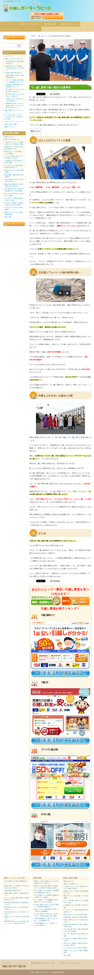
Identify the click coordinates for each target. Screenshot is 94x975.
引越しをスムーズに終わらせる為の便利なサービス (14, 148)
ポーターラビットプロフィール (14, 121)
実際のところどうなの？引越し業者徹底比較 (14, 213)
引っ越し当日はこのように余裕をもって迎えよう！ (15, 95)
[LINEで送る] (55, 94)
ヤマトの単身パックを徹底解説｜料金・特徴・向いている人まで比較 (46, 901)
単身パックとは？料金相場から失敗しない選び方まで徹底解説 (46, 910)
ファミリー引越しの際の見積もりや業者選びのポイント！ (15, 81)
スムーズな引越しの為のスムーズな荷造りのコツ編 (14, 157)
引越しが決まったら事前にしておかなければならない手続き (15, 68)
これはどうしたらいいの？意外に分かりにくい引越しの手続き (14, 143)
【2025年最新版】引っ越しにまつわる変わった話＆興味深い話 (45, 919)
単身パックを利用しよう (12, 139)
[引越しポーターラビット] (27, 8)
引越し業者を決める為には (14, 72)
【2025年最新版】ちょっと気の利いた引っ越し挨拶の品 (45, 924)
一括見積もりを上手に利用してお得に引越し (14, 162)
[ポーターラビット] (14, 967)
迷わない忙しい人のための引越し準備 (14, 171)
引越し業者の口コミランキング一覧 (70, 24)
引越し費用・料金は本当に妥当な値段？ (14, 176)
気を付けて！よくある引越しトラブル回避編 (14, 152)
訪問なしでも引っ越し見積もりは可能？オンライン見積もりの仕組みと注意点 (46, 887)
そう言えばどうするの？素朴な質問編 (14, 208)
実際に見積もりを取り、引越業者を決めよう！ (15, 76)
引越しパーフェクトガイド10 (29, 24)
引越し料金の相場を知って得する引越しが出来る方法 (14, 185)
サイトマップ (30, 29)
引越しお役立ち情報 (50, 24)
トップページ (10, 24)
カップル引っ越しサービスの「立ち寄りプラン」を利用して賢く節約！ (14, 117)
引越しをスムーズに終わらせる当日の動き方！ (15, 100)
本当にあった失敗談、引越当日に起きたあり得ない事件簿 (14, 204)
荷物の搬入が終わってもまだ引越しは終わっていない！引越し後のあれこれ (15, 105)
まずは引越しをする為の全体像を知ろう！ (15, 62)
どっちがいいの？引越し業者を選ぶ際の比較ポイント (14, 166)
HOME (33, 36)
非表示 (37, 131)
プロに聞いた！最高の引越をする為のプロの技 (14, 199)
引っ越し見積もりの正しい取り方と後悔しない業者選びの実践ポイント (46, 905)
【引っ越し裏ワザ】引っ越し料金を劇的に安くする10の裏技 (14, 190)
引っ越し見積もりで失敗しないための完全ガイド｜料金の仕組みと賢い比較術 (46, 915)
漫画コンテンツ (9, 127)
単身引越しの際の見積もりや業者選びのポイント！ (15, 86)
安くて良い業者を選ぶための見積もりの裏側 (14, 194)
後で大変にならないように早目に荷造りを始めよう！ (15, 90)
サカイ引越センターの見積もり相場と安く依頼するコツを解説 (46, 896)
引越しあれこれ (42, 36)
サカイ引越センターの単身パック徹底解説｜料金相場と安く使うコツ (46, 891)
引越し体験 (8, 217)
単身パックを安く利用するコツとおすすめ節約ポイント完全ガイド (46, 882)
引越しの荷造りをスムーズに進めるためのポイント (14, 180)
